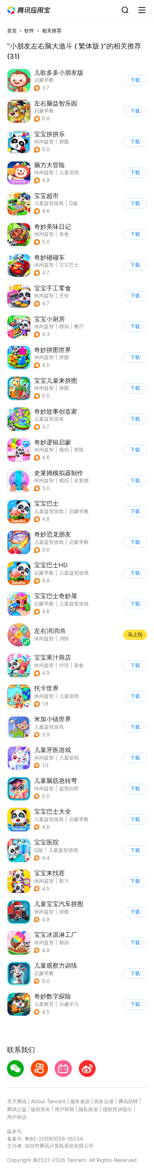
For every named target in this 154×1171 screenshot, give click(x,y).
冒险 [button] (79, 449)
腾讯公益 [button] (17, 1109)
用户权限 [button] (64, 1109)
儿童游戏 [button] (69, 172)
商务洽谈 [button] (104, 1101)
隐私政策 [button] (88, 1109)
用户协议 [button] (17, 1117)
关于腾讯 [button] (17, 1101)
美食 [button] (64, 234)
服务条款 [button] (80, 1101)
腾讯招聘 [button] (128, 1101)
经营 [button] (64, 665)
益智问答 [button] (69, 788)
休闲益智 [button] (44, 141)
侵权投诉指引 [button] (117, 1109)
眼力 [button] (64, 881)
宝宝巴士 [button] (69, 265)
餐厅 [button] (79, 326)
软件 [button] (29, 31)
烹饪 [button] (64, 295)
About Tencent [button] (48, 1101)
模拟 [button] (64, 326)
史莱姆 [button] (81, 480)
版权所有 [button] (41, 1109)
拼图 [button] (64, 141)
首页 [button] (12, 31)
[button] (29, 10)
